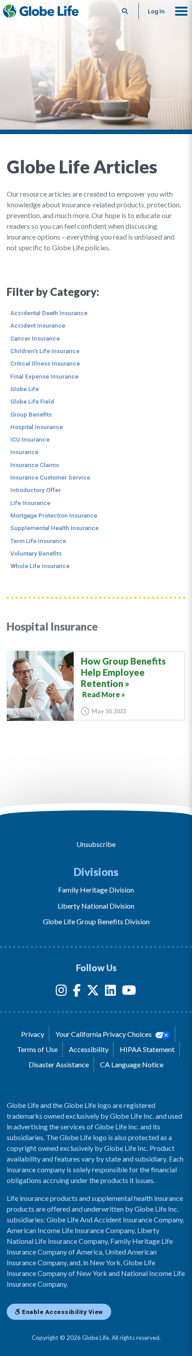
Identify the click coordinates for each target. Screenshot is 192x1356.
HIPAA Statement (147, 1049)
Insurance (24, 451)
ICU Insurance (30, 439)
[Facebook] (77, 992)
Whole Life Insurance (40, 565)
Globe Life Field (32, 401)
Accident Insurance (37, 325)
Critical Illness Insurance (45, 363)
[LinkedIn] (110, 992)
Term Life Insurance (38, 540)
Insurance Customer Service (50, 477)
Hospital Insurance (36, 426)
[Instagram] (61, 992)
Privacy (32, 1034)
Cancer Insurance (35, 338)
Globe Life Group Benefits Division (96, 921)
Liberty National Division (96, 905)
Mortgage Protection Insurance (53, 515)
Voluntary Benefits (36, 553)
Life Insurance (30, 502)
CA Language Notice (131, 1064)
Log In (156, 11)
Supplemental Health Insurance (54, 527)
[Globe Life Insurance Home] (41, 11)
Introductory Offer (35, 489)
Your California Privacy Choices (104, 1034)
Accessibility (89, 1049)
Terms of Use (37, 1049)
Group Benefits (31, 414)
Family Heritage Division (96, 889)
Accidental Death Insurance (49, 312)
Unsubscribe (96, 844)
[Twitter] (93, 992)
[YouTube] (129, 992)
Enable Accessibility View (62, 1311)
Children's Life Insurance (44, 350)
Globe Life (24, 388)
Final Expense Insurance (44, 376)
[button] (181, 11)
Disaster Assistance (59, 1064)
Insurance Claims (34, 464)
